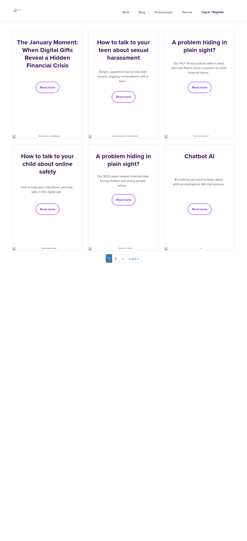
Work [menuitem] (125, 12)
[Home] (10, 9)
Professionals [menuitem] (163, 12)
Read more (47, 87)
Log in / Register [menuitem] (213, 12)
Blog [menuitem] (142, 12)
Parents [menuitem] (187, 12)
